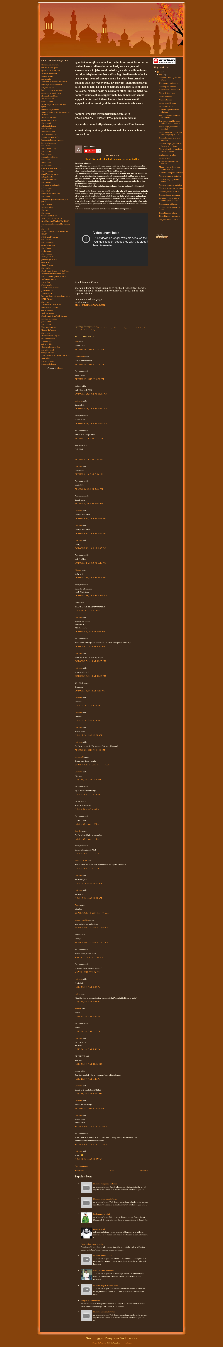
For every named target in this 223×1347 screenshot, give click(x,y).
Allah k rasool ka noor (49, 287)
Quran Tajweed (47, 265)
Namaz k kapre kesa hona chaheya (169, 110)
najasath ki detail (166, 106)
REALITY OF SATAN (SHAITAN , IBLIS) (55, 232)
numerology (46, 358)
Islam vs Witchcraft (49, 73)
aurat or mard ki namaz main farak (170, 208)
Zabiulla (78, 831)
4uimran (78, 1008)
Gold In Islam (46, 262)
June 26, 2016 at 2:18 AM (88, 779)
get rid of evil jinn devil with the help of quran (55, 113)
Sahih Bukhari (46, 293)
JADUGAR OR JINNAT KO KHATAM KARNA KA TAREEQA (55, 219)
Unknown (78, 400)
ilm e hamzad (46, 253)
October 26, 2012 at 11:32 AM (91, 408)
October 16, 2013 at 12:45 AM (91, 595)
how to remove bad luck (50, 193)
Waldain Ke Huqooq (49, 117)
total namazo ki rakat (101, 1213)
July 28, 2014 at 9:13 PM (88, 610)
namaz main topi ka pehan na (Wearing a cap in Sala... (170, 133)
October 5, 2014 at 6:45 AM (90, 631)
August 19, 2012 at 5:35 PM (89, 349)
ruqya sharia (46, 78)
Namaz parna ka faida (167, 86)
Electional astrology (49, 327)
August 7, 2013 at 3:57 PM (89, 438)
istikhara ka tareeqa (49, 318)
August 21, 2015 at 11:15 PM (90, 750)
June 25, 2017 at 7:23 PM (88, 1078)
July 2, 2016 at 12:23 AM (88, 794)
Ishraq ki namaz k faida (168, 212)
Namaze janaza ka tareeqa (169, 194)
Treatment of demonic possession (54, 81)
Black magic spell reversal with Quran (53, 105)
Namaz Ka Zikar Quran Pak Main (170, 78)
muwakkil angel (47, 349)
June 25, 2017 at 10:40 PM (88, 1093)
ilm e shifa (45, 196)
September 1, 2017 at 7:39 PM (91, 1144)
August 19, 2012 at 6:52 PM (89, 379)
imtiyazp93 (79, 757)
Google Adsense (47, 352)
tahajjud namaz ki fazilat (90, 1300)
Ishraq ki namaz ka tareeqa (103, 1270)
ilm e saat (45, 210)
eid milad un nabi (48, 245)
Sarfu (77, 341)
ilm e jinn (45, 301)
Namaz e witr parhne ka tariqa (105, 1183)
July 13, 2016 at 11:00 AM (88, 883)
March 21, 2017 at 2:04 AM (89, 957)
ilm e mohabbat (47, 242)
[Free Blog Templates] (162, 238)
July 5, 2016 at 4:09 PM (87, 824)
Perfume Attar (46, 284)
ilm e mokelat (46, 128)
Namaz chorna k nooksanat (169, 89)
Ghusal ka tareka (165, 96)
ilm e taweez (46, 239)
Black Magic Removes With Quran (55, 270)
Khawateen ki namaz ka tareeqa (168, 162)
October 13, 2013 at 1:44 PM (90, 533)
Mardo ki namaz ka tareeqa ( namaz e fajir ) (170, 168)
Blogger (60, 368)
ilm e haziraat (46, 204)
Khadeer (78, 569)
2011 (158, 71)
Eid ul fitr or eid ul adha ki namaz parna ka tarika (112, 159)
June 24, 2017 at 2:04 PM (88, 987)
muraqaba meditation (49, 157)
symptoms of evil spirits (50, 70)
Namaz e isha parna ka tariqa (92, 1244)
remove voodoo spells (49, 67)
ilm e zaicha (46, 182)
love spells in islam (49, 179)
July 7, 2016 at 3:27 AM (87, 868)
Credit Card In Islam (49, 215)
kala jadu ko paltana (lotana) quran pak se (54, 200)
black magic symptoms (50, 64)
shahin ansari (80, 356)
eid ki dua (83, 328)
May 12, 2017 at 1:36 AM (87, 972)
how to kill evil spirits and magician (55, 296)
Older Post (144, 1170)
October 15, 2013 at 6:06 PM (90, 577)
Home (112, 1170)
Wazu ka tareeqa (165, 99)
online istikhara (47, 344)
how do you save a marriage (52, 90)
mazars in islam (47, 361)
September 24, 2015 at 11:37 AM (92, 764)
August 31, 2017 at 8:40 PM (89, 1108)
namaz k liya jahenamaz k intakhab (169, 127)
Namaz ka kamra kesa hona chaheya (169, 138)
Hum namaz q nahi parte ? (169, 83)
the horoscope (46, 251)
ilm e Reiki (45, 159)
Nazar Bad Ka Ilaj (48, 148)
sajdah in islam (47, 101)
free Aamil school (48, 338)
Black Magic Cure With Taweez (54, 315)
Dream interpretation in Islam (53, 273)
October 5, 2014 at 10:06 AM (90, 676)
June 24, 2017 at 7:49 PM (88, 1049)
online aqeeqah (47, 310)
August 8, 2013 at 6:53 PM (89, 489)
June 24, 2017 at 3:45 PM (88, 1001)
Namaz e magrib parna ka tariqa (105, 1285)
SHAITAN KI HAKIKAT (51, 304)
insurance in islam (48, 364)
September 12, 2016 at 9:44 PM (91, 942)
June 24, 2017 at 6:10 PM (88, 1031)
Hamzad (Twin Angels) (50, 335)
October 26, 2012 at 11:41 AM (91, 423)
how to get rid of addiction (51, 84)
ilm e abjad (45, 213)
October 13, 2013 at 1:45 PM (90, 548)
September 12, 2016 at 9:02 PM (91, 927)
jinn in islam (46, 321)
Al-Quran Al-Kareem (49, 279)
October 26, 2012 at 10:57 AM (91, 393)
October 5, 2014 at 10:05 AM (90, 661)
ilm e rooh (45, 228)
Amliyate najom (47, 313)
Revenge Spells (47, 256)
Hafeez (77, 993)
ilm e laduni (46, 123)
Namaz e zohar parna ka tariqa (105, 1198)
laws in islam (46, 154)
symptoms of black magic (51, 93)
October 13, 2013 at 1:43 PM (90, 518)
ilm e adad (45, 190)
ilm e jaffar (45, 332)
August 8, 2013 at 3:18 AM (89, 459)
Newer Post (79, 1170)
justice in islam (47, 290)
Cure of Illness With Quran (51, 168)
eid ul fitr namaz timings (87, 330)
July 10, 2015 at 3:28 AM (88, 720)
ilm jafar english (47, 87)
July (160, 74)
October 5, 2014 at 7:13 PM (90, 690)
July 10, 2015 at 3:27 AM (88, 705)
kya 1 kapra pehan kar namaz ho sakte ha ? (170, 116)
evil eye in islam (47, 98)
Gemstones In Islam (49, 120)
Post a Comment (81, 1166)
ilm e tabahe (46, 151)
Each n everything (82, 919)
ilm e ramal (46, 145)
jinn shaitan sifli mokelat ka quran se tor (55, 224)
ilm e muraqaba (47, 171)
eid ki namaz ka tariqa (119, 328)
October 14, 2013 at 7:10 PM (90, 562)
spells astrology (47, 207)
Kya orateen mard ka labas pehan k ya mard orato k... (170, 122)
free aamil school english (51, 185)
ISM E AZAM (46, 299)
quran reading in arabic (50, 109)
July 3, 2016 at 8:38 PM (87, 809)
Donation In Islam (48, 131)
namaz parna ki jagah (167, 103)
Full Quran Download (49, 236)
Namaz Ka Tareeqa (166, 9)
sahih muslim (46, 165)
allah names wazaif (49, 134)
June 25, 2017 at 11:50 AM (88, 1064)
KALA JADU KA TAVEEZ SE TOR (55, 355)
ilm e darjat (46, 268)
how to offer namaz (48, 142)
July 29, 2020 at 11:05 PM (88, 1159)
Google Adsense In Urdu (50, 347)
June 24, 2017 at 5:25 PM (88, 1016)
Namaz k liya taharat (167, 93)
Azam (77, 904)
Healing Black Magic (49, 95)
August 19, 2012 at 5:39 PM (89, 364)
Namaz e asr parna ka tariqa (104, 1311)
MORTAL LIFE (81, 860)
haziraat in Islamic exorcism (52, 140)
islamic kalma (47, 76)
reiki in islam (46, 188)
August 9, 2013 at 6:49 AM (89, 503)
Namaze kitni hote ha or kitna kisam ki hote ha (170, 150)
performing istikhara (49, 259)
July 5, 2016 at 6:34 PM (87, 838)
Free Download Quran (49, 173)
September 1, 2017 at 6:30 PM (91, 1126)
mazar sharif (46, 282)
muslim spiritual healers (50, 137)
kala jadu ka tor (47, 176)
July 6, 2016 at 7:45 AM (87, 853)
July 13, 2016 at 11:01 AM (88, 898)
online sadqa (46, 162)
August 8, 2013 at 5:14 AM (89, 474)
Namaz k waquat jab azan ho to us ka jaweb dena (170, 144)
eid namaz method (133, 328)
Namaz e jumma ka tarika (103, 1255)
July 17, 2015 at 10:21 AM (88, 735)
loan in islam (46, 341)
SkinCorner (128, 1343)
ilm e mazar (46, 324)
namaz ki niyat (99, 1229)
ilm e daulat (46, 248)
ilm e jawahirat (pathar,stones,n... (54, 276)
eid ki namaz (91, 328)
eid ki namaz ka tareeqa (103, 328)
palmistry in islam (48, 126)
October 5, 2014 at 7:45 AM (90, 646)
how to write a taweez (50, 307)
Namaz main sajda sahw (168, 203)
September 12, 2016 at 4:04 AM (92, 912)
